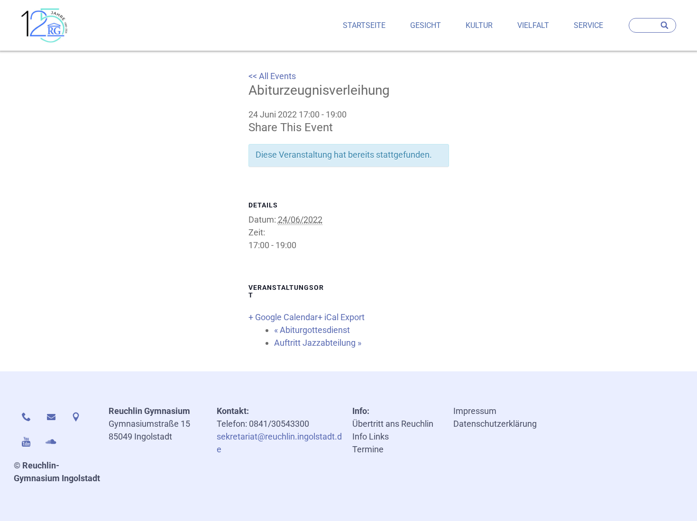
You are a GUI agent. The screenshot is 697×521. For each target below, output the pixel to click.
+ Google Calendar (283, 317)
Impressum (474, 411)
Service (588, 25)
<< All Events (272, 76)
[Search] (665, 25)
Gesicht (425, 25)
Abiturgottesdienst (312, 330)
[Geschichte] (44, 25)
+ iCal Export (341, 317)
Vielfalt (533, 25)
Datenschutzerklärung (495, 424)
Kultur (479, 25)
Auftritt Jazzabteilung (317, 343)
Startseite (364, 25)
